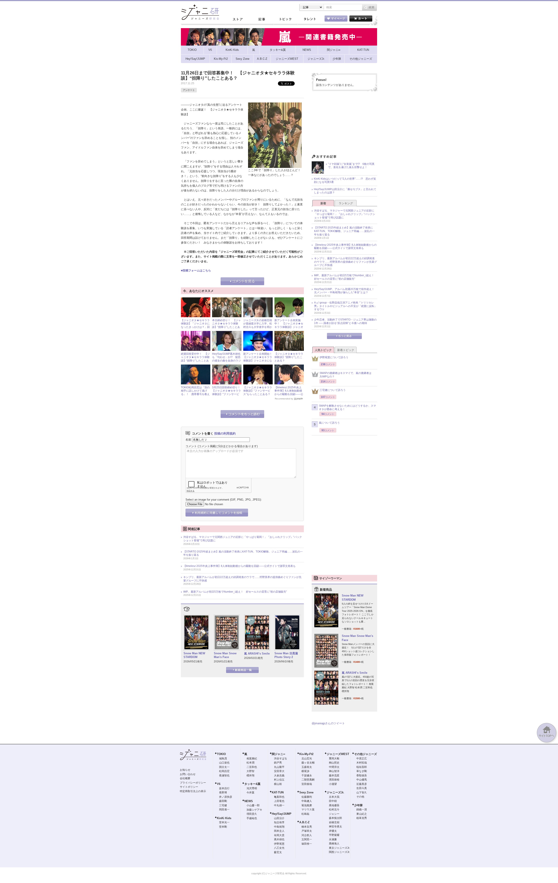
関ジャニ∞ (278, 754)
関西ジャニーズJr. (339, 852)
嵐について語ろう (329, 422)
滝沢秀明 (252, 788)
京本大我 (334, 796)
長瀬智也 (224, 775)
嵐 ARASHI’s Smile (257, 653)
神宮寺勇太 (335, 826)
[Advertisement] (344, 124)
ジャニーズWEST (338, 754)
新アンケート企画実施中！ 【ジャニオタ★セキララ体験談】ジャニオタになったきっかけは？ (288, 325)
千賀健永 (306, 775)
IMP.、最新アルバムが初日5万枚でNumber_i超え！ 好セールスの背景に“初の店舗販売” (235, 591)
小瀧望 (333, 784)
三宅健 (223, 805)
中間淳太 (334, 767)
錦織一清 (361, 809)
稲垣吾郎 (361, 767)
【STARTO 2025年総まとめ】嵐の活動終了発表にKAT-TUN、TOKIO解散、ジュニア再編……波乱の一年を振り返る (243, 553)
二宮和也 (252, 767)
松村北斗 (334, 809)
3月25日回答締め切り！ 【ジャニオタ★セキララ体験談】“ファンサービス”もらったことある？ (227, 392)
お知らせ (185, 769)
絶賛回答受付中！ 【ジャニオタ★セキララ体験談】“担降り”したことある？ (195, 359)
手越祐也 (252, 818)
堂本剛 (223, 826)
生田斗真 (361, 788)
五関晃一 (306, 839)
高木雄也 (279, 839)
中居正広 (361, 758)
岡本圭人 (279, 830)
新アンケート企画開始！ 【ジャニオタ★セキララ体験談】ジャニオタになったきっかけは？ (259, 359)
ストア (238, 19)
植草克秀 (361, 818)
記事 (262, 19)
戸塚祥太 (306, 830)
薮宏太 (278, 852)
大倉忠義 (279, 775)
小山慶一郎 (253, 805)
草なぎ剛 (361, 771)
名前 (188, 439)
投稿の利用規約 (225, 433)
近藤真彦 (361, 784)
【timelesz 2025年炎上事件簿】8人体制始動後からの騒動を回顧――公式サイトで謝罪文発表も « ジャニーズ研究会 (288, 394)
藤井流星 (334, 775)
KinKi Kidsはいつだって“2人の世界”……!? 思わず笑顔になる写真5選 (345, 180)
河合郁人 (306, 835)
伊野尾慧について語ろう (334, 357)
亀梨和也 (279, 796)
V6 (218, 784)
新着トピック (345, 350)
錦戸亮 (278, 762)
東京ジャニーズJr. (339, 847)
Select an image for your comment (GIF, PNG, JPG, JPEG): (223, 499)
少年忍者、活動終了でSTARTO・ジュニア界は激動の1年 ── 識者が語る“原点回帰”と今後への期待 (345, 321)
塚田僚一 (306, 843)
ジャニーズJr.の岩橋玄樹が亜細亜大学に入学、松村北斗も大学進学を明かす (257, 325)
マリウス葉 (308, 809)
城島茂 (223, 758)
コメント (191, 446)
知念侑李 (279, 822)
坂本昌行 (224, 788)
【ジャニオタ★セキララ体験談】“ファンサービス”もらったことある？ (257, 391)
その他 (360, 796)
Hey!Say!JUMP (281, 813)
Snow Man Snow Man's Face (225, 655)
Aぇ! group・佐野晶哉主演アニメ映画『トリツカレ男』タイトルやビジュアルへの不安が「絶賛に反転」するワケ (345, 306)
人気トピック (323, 350)
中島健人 (306, 801)
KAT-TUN (278, 792)
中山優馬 (361, 779)
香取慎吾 (361, 775)
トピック (286, 19)
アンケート (189, 90)
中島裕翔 (279, 826)
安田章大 (279, 771)
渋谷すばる (280, 758)
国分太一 (224, 767)
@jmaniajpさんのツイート (328, 723)
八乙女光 (279, 847)
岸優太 (333, 830)
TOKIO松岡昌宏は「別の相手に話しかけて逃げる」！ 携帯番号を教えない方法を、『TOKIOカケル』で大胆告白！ (195, 394)
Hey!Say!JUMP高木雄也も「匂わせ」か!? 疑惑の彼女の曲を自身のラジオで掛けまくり (226, 359)
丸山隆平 (279, 767)
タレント (310, 19)
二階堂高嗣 (308, 779)
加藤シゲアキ (254, 809)
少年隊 (358, 805)
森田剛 (223, 801)
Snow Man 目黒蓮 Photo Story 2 (286, 655)
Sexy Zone (306, 792)
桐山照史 (334, 762)
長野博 (223, 792)
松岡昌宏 (224, 771)
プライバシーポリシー (193, 782)
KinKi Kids (224, 818)
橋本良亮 (306, 826)
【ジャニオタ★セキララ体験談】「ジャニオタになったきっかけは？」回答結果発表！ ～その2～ (195, 327)
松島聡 (305, 813)
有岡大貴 (279, 835)
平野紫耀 (334, 835)
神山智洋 (334, 771)
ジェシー (334, 813)
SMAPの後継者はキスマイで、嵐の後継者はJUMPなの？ (345, 375)
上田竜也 (279, 801)
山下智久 (361, 792)
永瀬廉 (333, 839)
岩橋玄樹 (334, 822)
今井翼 (250, 792)
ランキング (346, 203)
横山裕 (278, 784)
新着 (323, 203)
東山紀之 (361, 813)
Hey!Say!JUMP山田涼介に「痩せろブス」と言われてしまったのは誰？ (345, 191)
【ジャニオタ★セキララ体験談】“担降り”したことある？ (288, 357)
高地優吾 (334, 805)
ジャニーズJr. (335, 792)
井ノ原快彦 (225, 796)
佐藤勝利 (306, 796)
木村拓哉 (361, 762)
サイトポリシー (189, 786)
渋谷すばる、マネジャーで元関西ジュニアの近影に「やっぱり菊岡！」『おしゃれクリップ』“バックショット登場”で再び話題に (242, 538)
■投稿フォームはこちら (196, 270)
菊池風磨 (306, 805)
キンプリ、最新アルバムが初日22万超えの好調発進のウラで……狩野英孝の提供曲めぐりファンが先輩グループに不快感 (242, 579)
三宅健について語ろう (333, 390)
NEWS (248, 801)
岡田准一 (224, 809)
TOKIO (221, 754)
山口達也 (224, 762)
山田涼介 (279, 818)
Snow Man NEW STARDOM (194, 655)
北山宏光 (306, 758)
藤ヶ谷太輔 (308, 762)
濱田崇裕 (334, 779)
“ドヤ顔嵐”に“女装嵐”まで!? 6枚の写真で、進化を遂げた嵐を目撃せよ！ (351, 165)
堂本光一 (224, 822)
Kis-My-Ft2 (306, 754)
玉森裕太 (306, 767)
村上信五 (279, 779)
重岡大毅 (334, 758)
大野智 (250, 771)
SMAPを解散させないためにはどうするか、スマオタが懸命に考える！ (347, 407)
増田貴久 (252, 813)
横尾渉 (305, 771)
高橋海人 (334, 843)
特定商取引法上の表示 (193, 791)
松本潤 (250, 762)
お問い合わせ (188, 774)
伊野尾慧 (279, 843)
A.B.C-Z (304, 822)
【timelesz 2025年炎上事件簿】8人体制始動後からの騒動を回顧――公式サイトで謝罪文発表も (239, 566)
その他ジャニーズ (365, 754)
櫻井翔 (250, 775)
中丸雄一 (279, 805)
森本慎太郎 (335, 818)
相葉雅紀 (252, 758)
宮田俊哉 (306, 784)
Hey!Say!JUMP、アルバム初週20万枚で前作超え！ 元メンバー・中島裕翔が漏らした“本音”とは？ (345, 291)
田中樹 (333, 801)
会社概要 (185, 778)
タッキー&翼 (252, 784)
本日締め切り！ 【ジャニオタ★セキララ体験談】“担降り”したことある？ (226, 325)
